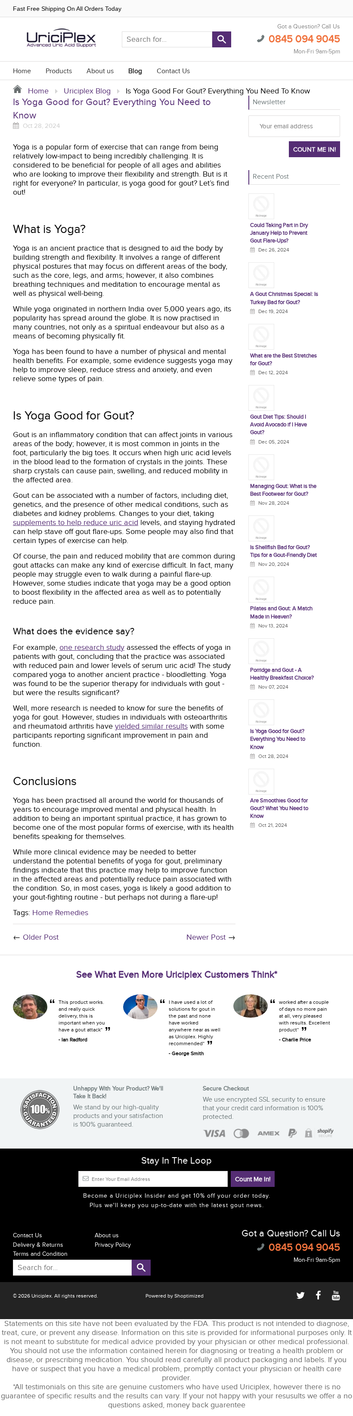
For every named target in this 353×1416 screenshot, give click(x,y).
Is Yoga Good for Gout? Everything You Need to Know (277, 739)
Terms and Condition (40, 1254)
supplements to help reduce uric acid (75, 522)
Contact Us (173, 71)
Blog (135, 71)
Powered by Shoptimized (175, 1296)
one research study (91, 647)
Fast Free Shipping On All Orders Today (67, 8)
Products (59, 71)
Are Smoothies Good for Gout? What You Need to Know (279, 808)
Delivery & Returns (38, 1245)
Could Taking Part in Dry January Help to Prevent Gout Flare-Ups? (279, 233)
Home (22, 71)
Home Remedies (60, 912)
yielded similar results (151, 726)
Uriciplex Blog (87, 91)
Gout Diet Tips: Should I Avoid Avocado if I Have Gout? (278, 424)
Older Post (41, 937)
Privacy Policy (113, 1245)
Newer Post (206, 937)
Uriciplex (41, 1296)
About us (100, 71)
